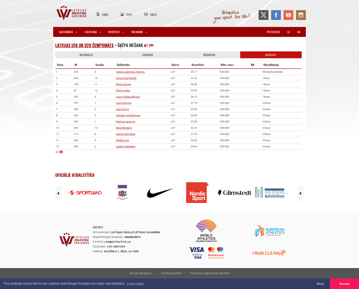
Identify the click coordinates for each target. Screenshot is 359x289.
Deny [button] (320, 283)
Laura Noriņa (123, 103)
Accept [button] (344, 283)
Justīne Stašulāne (125, 146)
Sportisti (114, 32)
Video (153, 14)
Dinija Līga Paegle (126, 78)
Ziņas (105, 14)
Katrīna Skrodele (125, 134)
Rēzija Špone (123, 84)
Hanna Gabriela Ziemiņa (130, 72)
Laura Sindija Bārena (128, 96)
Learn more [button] (135, 283)
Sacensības (66, 32)
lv (288, 32)
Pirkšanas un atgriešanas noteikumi (210, 273)
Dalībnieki (147, 55)
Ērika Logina (123, 90)
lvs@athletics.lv (118, 242)
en (298, 32)
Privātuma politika (171, 273)
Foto (129, 14)
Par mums (137, 32)
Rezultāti (271, 55)
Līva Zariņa (122, 109)
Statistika (90, 32)
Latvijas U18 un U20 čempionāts (84, 45)
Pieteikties (273, 32)
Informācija (86, 55)
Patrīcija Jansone (125, 121)
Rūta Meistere (124, 128)
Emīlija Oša (122, 140)
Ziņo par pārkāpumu (140, 273)
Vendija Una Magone (128, 115)
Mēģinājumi (209, 55)
